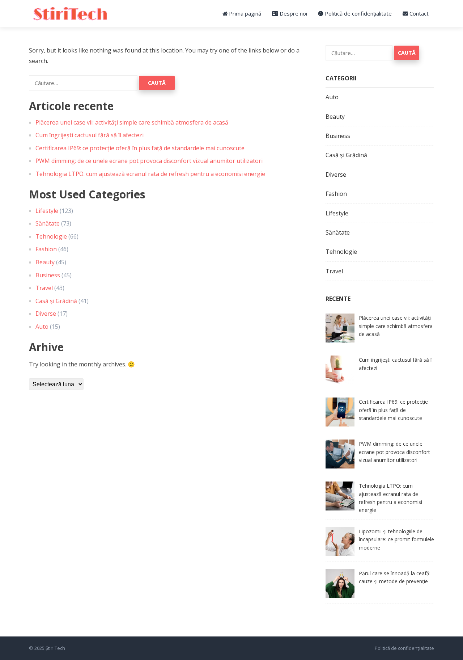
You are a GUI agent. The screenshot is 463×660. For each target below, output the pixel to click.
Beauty (45, 262)
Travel (44, 288)
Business (47, 275)
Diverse (45, 314)
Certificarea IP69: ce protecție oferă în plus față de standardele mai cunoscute (140, 148)
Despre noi (292, 13)
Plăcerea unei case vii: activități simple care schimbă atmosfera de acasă (131, 122)
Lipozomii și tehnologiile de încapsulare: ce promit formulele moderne (396, 539)
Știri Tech (55, 648)
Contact (418, 13)
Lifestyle (46, 211)
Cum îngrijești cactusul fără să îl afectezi (89, 135)
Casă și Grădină (56, 301)
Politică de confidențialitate (357, 13)
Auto (41, 327)
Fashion (46, 249)
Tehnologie (51, 236)
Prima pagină (244, 13)
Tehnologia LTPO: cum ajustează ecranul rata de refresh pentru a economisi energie (150, 174)
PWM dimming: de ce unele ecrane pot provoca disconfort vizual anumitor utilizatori (149, 161)
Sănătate (47, 223)
